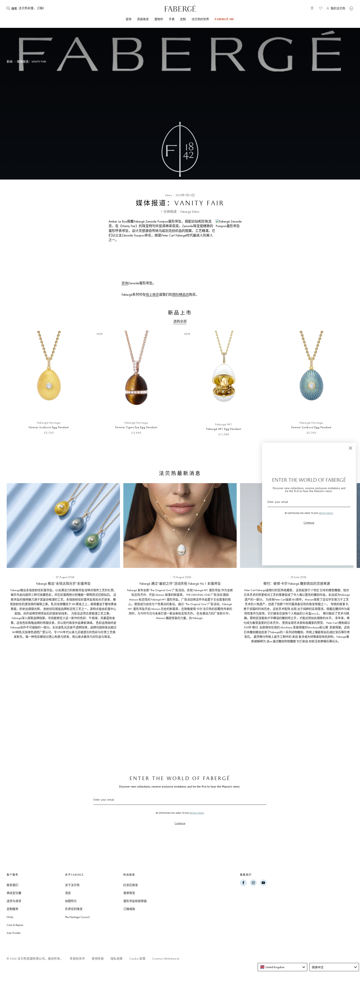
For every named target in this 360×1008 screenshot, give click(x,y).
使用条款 (98, 958)
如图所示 (71, 901)
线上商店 (152, 294)
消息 (68, 893)
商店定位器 (14, 893)
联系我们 (12, 885)
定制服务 (12, 909)
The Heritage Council (77, 917)
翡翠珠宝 (129, 893)
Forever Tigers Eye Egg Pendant (136, 427)
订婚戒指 (129, 909)
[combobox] (31, 8)
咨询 (124, 283)
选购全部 (180, 321)
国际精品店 (180, 294)
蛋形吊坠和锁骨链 (135, 901)
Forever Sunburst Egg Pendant (49, 427)
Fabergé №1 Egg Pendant (223, 429)
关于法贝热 (72, 885)
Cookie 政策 (137, 958)
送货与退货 (14, 901)
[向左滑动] (16, 385)
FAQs (10, 917)
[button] (351, 8)
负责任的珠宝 (73, 909)
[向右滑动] (343, 385)
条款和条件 (77, 958)
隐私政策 (117, 958)
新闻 (9, 61)
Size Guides (14, 933)
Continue (180, 823)
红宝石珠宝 (130, 885)
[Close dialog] (350, 448)
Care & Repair (15, 925)
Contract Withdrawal (165, 958)
